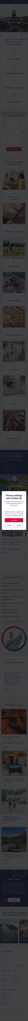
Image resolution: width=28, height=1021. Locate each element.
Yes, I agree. (14, 520)
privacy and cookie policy (11, 513)
